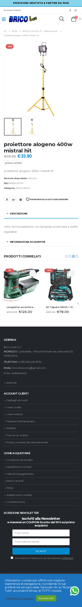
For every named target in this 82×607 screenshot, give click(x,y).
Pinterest (21, 199)
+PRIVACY (67, 558)
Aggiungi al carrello (32, 273)
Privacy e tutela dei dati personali (27, 442)
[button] (66, 256)
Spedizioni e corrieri (19, 466)
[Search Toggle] (61, 18)
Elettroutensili (23, 188)
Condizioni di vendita (19, 459)
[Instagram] (75, 10)
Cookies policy (15, 501)
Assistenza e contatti (19, 494)
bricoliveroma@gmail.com (29, 367)
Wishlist (11, 428)
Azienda (11, 382)
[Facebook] (70, 10)
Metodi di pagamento (20, 473)
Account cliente (12, 10)
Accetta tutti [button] (46, 598)
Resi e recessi (14, 480)
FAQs (9, 487)
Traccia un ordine (17, 435)
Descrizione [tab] (18, 213)
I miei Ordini (13, 407)
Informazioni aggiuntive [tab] (27, 241)
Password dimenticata (20, 421)
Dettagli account (17, 400)
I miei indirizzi (14, 414)
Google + (14, 199)
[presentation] (8, 79)
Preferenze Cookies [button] (19, 598)
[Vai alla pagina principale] (5, 31)
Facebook (7, 199)
